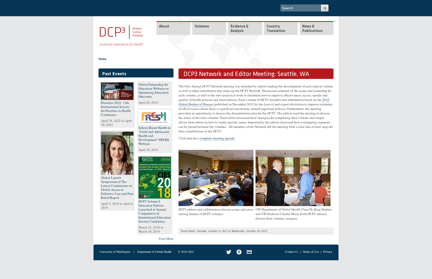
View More (166, 238)
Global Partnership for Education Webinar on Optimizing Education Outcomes (153, 90)
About (164, 26)
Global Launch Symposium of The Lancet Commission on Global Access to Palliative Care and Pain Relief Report (117, 187)
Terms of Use (311, 252)
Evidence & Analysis (239, 29)
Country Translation (275, 29)
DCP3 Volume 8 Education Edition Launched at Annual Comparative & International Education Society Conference (154, 211)
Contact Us (291, 252)
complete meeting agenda (217, 138)
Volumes (202, 26)
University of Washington (115, 252)
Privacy (327, 252)
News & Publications (312, 29)
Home (102, 59)
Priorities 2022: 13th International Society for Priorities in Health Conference (116, 108)
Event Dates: (188, 231)
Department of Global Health (154, 252)
